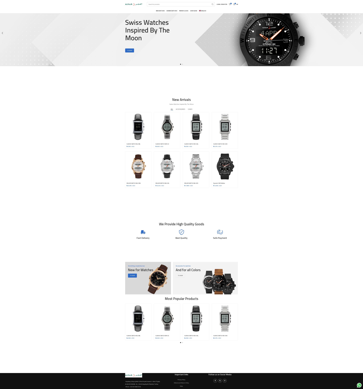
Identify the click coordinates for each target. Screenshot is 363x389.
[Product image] (138, 166)
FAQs (181, 386)
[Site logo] (133, 4)
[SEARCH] (212, 4)
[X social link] (220, 381)
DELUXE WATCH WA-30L (162, 183)
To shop (129, 50)
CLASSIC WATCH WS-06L (191, 144)
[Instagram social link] (225, 381)
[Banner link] (148, 278)
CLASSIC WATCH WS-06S (220, 144)
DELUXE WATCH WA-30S (191, 183)
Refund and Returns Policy (181, 383)
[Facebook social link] (215, 381)
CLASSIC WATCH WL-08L (133, 144)
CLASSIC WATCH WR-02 (162, 144)
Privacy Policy (181, 379)
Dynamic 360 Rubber (219, 183)
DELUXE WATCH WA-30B (134, 183)
